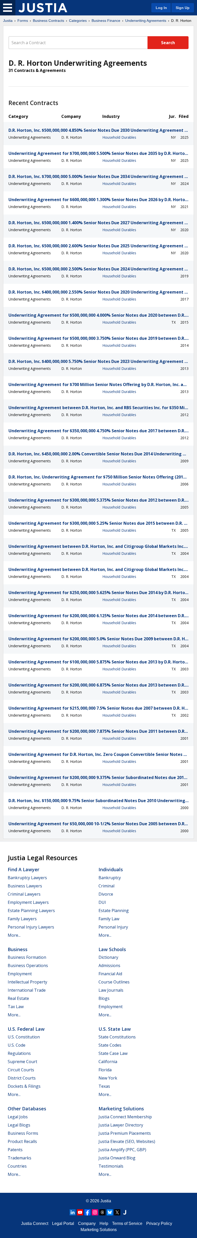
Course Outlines (114, 982)
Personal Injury (113, 927)
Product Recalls (22, 1141)
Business (17, 949)
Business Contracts (48, 20)
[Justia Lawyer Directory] (125, 1212)
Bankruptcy (109, 877)
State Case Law (112, 1053)
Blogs (104, 998)
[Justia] (42, 7)
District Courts (22, 1078)
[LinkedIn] (73, 1212)
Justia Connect (34, 1223)
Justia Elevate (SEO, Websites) (126, 1141)
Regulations (19, 1053)
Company (87, 1223)
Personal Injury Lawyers (31, 927)
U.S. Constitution (24, 1037)
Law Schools (112, 949)
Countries (17, 1166)
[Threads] (102, 1212)
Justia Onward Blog (116, 1158)
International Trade (27, 990)
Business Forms (23, 1133)
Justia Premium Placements (124, 1133)
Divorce (105, 894)
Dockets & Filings (24, 1086)
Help (104, 1223)
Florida (105, 1070)
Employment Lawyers (28, 902)
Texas (104, 1086)
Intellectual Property (27, 982)
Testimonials (110, 1166)
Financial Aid (110, 974)
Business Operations (28, 965)
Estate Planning (113, 910)
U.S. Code (16, 1045)
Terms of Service (127, 1223)
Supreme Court (22, 1061)
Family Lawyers (22, 919)
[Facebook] (87, 1212)
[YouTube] (80, 1212)
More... (14, 935)
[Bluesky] (110, 1212)
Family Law (108, 919)
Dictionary (108, 957)
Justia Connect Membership (125, 1117)
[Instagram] (95, 1212)
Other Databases (27, 1108)
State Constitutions (117, 1037)
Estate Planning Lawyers (31, 910)
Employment (20, 974)
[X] (117, 1212)
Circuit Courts (21, 1070)
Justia (8, 20)
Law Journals (110, 990)
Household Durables (119, 137)
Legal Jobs (18, 1117)
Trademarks (19, 1158)
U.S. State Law (114, 1029)
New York (107, 1078)
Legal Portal (63, 1223)
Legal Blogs (19, 1125)
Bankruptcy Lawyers (27, 877)
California (107, 1061)
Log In (161, 8)
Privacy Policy (159, 1223)
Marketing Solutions (121, 1108)
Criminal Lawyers (24, 894)
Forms (22, 20)
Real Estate (18, 998)
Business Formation (27, 957)
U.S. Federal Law (26, 1029)
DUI (102, 902)
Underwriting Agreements (145, 20)
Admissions (109, 965)
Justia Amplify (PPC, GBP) (122, 1149)
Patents (15, 1149)
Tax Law (16, 1006)
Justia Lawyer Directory (120, 1125)
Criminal (106, 886)
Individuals (110, 869)
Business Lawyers (25, 886)
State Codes (109, 1045)
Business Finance (106, 20)
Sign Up (183, 8)
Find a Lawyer (23, 869)
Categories (78, 20)
